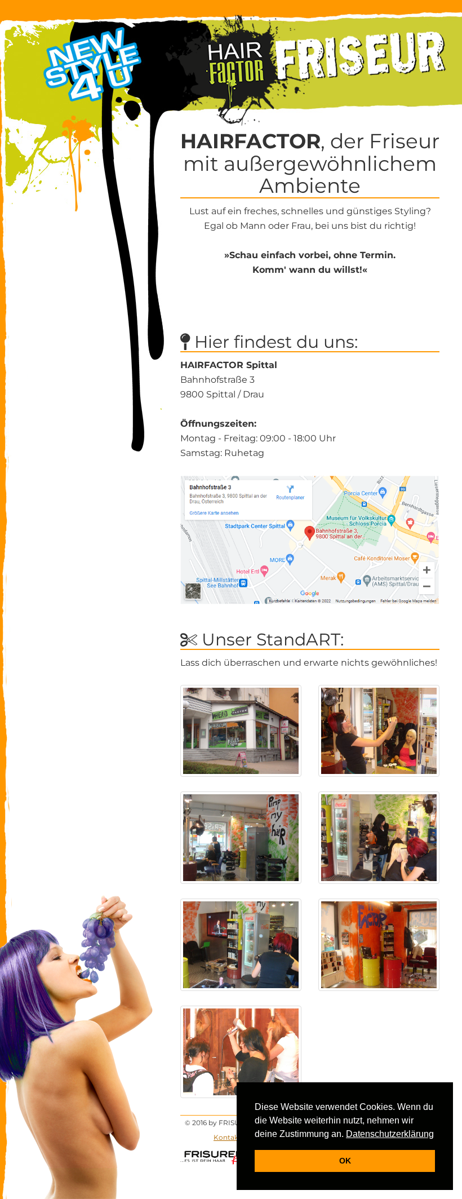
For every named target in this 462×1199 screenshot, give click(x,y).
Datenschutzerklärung (390, 1134)
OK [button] (345, 1160)
